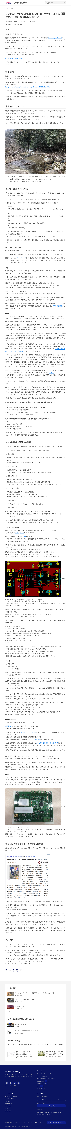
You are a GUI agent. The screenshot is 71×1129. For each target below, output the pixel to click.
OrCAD (22, 533)
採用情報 (40, 1112)
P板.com (37, 739)
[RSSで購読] (18, 1083)
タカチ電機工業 (57, 306)
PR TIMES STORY (56, 1112)
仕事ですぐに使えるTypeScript (46, 1078)
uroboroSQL (42, 1083)
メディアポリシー (36, 1122)
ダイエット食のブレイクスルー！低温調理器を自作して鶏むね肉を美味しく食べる (35, 993)
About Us (26, 1122)
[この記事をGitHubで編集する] (37, 16)
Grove (49, 325)
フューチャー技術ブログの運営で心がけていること (28, 1031)
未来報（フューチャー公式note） (54, 1051)
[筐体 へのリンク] (9, 267)
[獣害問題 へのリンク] (15, 71)
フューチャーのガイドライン (44, 1074)
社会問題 (20, 24)
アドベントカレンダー (11, 1098)
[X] (6, 1083)
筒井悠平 (16, 21)
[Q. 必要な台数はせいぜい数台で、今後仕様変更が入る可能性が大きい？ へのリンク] (52, 419)
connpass (8, 1103)
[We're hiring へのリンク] (21, 1040)
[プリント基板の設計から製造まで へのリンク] (36, 442)
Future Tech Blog (12, 1071)
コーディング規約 (42, 1076)
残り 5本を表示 (12, 1011)
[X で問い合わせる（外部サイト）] (59, 1099)
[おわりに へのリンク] (14, 939)
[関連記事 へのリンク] (17, 987)
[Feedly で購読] (14, 1083)
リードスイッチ (21, 258)
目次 (9, 29)
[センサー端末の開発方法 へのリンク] (29, 188)
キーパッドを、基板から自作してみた (24, 999)
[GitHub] (10, 1083)
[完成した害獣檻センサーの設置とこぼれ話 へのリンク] (44, 843)
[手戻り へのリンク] (11, 661)
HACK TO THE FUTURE (11, 1096)
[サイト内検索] (64, 2)
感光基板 (8, 726)
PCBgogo (33, 732)
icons (41, 1088)
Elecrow (23, 732)
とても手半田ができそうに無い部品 (47, 743)
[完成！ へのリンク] (10, 774)
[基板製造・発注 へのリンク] (17, 719)
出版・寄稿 (8, 1111)
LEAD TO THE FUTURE (43, 1114)
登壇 (6, 1108)
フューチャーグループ (55, 38)
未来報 (47, 1112)
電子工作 (8, 24)
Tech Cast (7, 1101)
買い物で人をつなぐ (20, 1006)
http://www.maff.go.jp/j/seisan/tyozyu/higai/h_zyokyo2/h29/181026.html (28, 87)
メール (44, 1099)
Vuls (40, 1086)
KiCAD (14, 24)
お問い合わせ (53, 1106)
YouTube (8, 1106)
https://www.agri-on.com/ (13, 58)
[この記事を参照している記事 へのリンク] (35, 1018)
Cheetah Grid (43, 1081)
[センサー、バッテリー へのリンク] (21, 247)
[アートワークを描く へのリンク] (20, 527)
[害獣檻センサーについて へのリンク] (28, 106)
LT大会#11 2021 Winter (20, 1024)
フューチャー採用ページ (24, 1051)
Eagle (17, 533)
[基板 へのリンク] (9, 313)
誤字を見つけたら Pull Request (57, 1123)
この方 (51, 373)
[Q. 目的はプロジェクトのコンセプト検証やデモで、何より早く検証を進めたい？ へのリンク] (55, 402)
